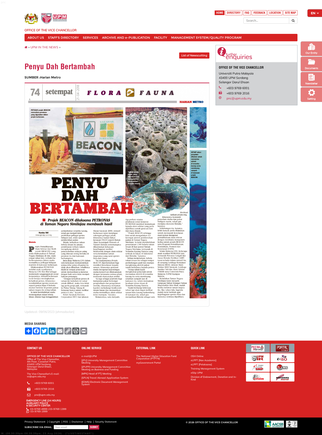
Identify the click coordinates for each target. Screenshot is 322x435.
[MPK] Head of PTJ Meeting (96, 373)
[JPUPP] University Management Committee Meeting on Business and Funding (106, 368)
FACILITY (160, 38)
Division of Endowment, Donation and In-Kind (214, 378)
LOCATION (275, 12)
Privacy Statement (35, 421)
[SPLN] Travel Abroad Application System (104, 377)
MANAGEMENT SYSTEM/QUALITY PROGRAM (206, 38)
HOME (219, 12)
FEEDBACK (259, 12)
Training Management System (208, 368)
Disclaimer (77, 421)
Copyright (54, 421)
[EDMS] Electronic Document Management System (104, 383)
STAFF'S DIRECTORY (63, 38)
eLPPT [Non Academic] (203, 360)
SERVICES (90, 38)
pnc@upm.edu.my (238, 98)
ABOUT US (36, 38)
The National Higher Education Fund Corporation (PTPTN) (156, 357)
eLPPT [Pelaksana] (201, 364)
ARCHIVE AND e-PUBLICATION (126, 38)
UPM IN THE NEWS (44, 47)
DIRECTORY (234, 12)
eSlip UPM (196, 372)
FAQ (247, 12)
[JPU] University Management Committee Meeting (104, 361)
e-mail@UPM (89, 356)
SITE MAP (290, 12)
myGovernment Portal (148, 362)
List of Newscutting (194, 55)
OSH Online (197, 356)
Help (89, 421)
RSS (65, 421)
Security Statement (106, 421)
